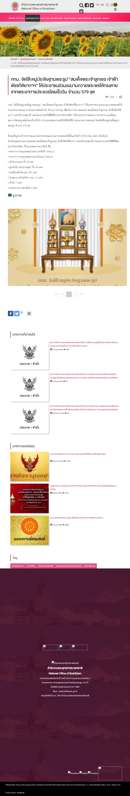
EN (102, 5)
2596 (67, 349)
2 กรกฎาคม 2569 (57, 349)
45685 (67, 525)
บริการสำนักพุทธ (56, 18)
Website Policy (10, 784)
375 (66, 381)
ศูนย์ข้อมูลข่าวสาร (32, 18)
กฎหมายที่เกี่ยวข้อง (85, 18)
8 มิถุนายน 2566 (57, 493)
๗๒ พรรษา (97, 18)
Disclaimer (40, 784)
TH (97, 5)
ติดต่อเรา (106, 18)
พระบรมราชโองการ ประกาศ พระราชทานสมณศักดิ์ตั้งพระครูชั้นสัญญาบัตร (78, 454)
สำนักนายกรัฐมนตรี (45, 566)
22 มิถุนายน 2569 (57, 381)
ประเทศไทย (31, 566)
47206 (66, 493)
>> (81, 294)
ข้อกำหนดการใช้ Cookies (53, 784)
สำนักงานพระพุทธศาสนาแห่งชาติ (68, 566)
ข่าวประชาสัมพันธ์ (45, 59)
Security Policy (31, 784)
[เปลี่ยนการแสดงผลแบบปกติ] (116, 10)
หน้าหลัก (12, 18)
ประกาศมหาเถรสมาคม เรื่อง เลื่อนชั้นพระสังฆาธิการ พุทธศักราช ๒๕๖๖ (76, 518)
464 (68, 413)
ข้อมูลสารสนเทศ (70, 18)
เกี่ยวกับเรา (20, 18)
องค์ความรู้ (45, 18)
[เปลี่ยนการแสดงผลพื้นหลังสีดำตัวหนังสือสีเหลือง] (116, 5)
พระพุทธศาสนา (18, 566)
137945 (67, 461)
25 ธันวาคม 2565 (57, 461)
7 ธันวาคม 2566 (57, 525)
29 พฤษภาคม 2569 (58, 413)
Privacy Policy (21, 784)
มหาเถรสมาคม (89, 566)
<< (56, 294)
